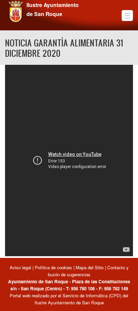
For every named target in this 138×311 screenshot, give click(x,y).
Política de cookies (53, 267)
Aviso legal (21, 267)
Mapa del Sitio (90, 267)
